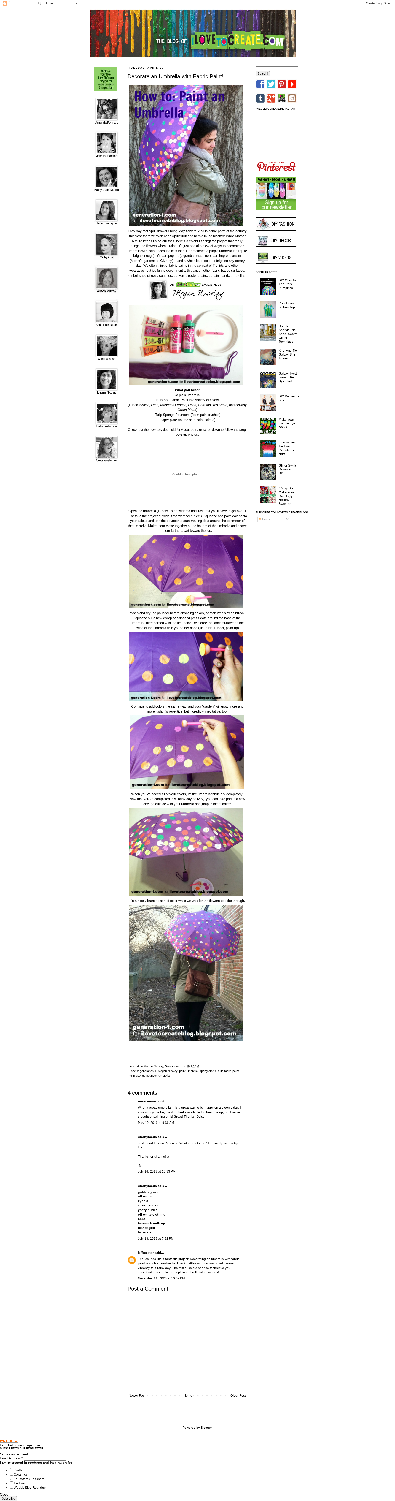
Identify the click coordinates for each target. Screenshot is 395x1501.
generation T (148, 1071)
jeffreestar (146, 1252)
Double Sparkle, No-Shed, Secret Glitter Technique (288, 333)
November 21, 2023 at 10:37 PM (161, 1278)
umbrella (164, 1075)
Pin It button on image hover (20, 1445)
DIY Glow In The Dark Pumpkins (287, 284)
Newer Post (137, 1395)
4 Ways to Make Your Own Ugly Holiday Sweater (286, 495)
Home (188, 1395)
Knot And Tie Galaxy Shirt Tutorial (288, 354)
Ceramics (20, 1474)
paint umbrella (188, 1071)
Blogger (206, 1427)
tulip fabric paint (228, 1071)
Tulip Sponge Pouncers (172, 415)
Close (4, 1494)
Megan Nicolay (167, 1071)
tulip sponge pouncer (143, 1075)
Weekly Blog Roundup (30, 1487)
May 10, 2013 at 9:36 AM (156, 1122)
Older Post (238, 1395)
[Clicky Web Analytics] (9, 1441)
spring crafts (208, 1071)
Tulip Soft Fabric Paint (172, 400)
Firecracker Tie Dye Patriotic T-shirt (287, 448)
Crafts (18, 1470)
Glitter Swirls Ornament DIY (288, 469)
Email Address (11, 1458)
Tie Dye (19, 1483)
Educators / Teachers (29, 1479)
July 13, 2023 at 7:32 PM (156, 1238)
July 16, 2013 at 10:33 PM (157, 1171)
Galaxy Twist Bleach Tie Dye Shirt (288, 377)
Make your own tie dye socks (287, 423)
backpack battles (184, 1263)
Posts (265, 519)
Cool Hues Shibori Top (287, 305)
